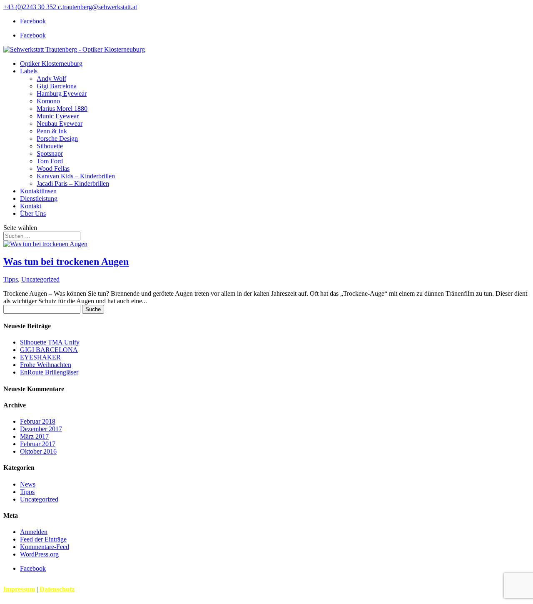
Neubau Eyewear (59, 123)
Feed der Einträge (43, 539)
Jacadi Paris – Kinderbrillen (73, 183)
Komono (48, 101)
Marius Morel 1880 (62, 108)
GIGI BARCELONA (49, 349)
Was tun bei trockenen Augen (66, 261)
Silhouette (50, 146)
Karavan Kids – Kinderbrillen (76, 176)
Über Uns (33, 213)
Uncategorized (40, 279)
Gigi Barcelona (57, 86)
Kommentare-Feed (44, 546)
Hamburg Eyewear (62, 93)
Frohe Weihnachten (45, 364)
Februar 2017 (37, 443)
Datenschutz (57, 589)
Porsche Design (57, 138)
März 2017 (34, 436)
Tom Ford (50, 161)
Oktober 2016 (38, 451)
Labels (28, 71)
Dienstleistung (38, 198)
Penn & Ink (52, 131)
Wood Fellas (53, 168)
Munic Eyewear (58, 116)
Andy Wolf (51, 78)
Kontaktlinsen (38, 191)
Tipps (10, 279)
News (27, 484)
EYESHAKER (40, 357)
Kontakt (30, 206)
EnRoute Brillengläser (49, 372)
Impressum (19, 589)
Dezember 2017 (41, 428)
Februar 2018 (37, 421)
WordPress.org (39, 554)
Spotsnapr (50, 153)
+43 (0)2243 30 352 (29, 6)
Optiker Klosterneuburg (51, 63)
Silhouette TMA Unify (50, 342)
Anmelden (33, 531)
